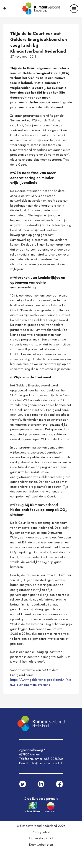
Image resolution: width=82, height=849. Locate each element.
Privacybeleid (41, 832)
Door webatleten (41, 844)
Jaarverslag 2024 (41, 838)
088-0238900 (53, 759)
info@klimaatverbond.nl (46, 763)
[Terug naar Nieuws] (4, 8)
